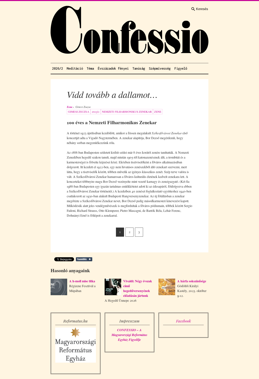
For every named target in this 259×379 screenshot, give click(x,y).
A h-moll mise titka (82, 281)
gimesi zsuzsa (78, 111)
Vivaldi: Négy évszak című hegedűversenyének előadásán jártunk (137, 288)
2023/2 (96, 111)
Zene (69, 107)
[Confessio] (129, 30)
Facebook (183, 320)
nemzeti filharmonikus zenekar (127, 111)
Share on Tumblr (84, 259)
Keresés (202, 9)
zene (157, 111)
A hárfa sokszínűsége (191, 281)
